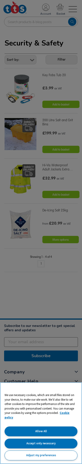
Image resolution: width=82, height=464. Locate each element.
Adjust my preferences (41, 455)
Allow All (41, 431)
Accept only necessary (41, 443)
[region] (41, 423)
